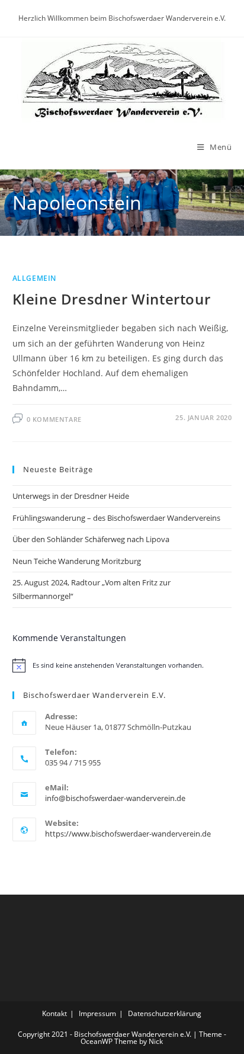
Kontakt (54, 1013)
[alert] (122, 665)
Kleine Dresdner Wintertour (111, 299)
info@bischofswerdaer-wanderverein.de (115, 798)
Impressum (97, 1013)
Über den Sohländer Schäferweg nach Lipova (90, 539)
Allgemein (34, 278)
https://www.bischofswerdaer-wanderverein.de (128, 833)
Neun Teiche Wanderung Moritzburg (76, 561)
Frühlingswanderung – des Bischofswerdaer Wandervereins (116, 517)
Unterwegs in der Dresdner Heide (70, 496)
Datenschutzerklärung (164, 1013)
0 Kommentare (54, 419)
